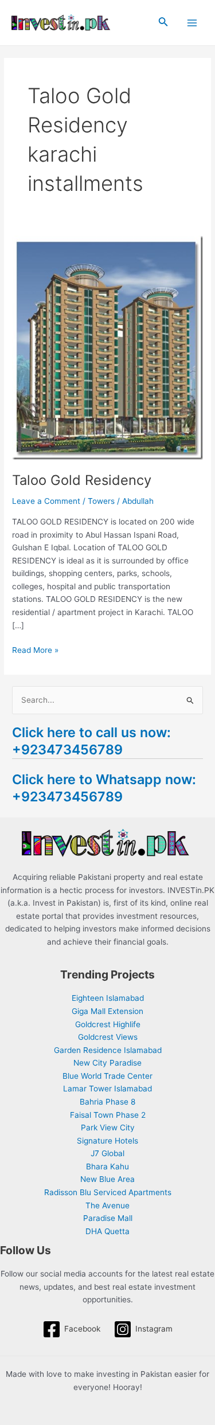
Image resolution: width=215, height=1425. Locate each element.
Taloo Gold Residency (81, 480)
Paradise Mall (107, 1218)
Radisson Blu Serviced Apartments (107, 1192)
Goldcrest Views (108, 1037)
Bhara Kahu (107, 1166)
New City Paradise (107, 1062)
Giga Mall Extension (107, 1011)
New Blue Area (107, 1179)
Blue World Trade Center (107, 1076)
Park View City (108, 1127)
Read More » (35, 649)
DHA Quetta (107, 1231)
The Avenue (107, 1205)
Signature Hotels (107, 1140)
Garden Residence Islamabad (108, 1050)
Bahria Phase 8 (107, 1101)
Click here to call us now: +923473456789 (91, 741)
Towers (101, 501)
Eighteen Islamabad (108, 998)
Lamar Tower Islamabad (107, 1088)
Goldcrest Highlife (107, 1024)
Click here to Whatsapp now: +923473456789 (104, 788)
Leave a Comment (46, 501)
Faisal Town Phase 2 (108, 1114)
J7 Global (107, 1153)
